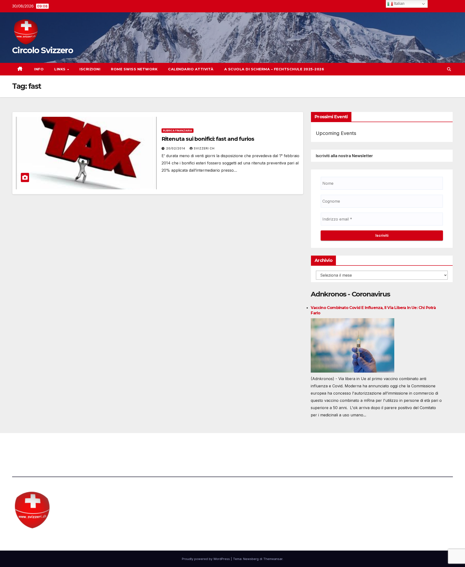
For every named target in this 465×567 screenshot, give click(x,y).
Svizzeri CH (204, 148)
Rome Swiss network (134, 69)
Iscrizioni (89, 69)
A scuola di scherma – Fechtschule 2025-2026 (274, 69)
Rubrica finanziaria (177, 130)
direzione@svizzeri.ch (150, 446)
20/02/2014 (176, 148)
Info (38, 69)
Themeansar (272, 559)
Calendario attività (191, 69)
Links (60, 69)
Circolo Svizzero (42, 50)
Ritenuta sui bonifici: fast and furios (208, 139)
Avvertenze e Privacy (256, 446)
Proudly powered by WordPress (206, 559)
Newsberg (251, 559)
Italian (398, 3)
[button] (449, 69)
